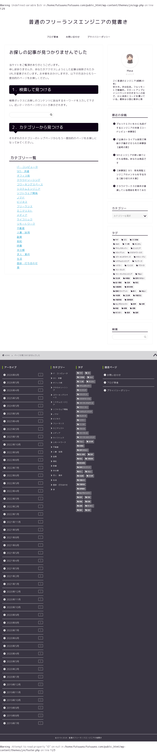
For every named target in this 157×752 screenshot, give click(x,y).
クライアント (119, 252)
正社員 (127, 295)
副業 (19, 237)
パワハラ (141, 265)
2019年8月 (24, 715)
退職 (133, 308)
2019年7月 (24, 723)
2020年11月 (24, 599)
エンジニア (137, 248)
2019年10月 (24, 700)
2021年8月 (24, 537)
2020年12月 (24, 591)
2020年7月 (24, 630)
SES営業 (135, 240)
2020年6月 (24, 638)
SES (125, 240)
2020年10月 (24, 607)
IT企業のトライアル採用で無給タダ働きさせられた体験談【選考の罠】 (131, 143)
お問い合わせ (73, 37)
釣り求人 (118, 312)
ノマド (21, 197)
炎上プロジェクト (121, 304)
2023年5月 (24, 413)
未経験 (117, 295)
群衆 (134, 304)
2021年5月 (24, 553)
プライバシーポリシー (98, 37)
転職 (125, 308)
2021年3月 (24, 568)
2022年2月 (24, 506)
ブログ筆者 (52, 37)
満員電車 (130, 300)
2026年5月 (24, 382)
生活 (19, 259)
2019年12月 (24, 684)
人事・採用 (23, 232)
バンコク (130, 265)
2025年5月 (24, 398)
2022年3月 (24, 498)
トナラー (118, 265)
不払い (140, 274)
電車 (128, 312)
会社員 (117, 278)
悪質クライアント (121, 291)
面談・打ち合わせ (27, 263)
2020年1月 (24, 677)
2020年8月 (24, 622)
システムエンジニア (28, 189)
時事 (19, 245)
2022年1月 (24, 514)
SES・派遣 (23, 171)
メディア (22, 215)
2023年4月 (24, 421)
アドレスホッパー (121, 248)
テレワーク (138, 261)
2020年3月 (24, 661)
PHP (116, 240)
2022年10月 (24, 444)
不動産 (21, 228)
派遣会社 (138, 295)
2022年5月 (24, 483)
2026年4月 (24, 390)
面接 (136, 312)
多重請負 (118, 287)
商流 (136, 282)
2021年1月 (24, 584)
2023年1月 (24, 436)
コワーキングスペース (30, 184)
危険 (128, 282)
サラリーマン (140, 257)
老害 (142, 304)
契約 (19, 241)
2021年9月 (24, 529)
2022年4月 (24, 491)
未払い (143, 291)
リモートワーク (26, 223)
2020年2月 (24, 669)
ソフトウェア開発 (27, 193)
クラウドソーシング (28, 180)
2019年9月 (24, 707)
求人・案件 (23, 254)
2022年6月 (24, 475)
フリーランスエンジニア (123, 274)
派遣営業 (118, 300)
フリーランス (25, 206)
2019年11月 (24, 692)
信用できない (139, 278)
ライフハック (25, 219)
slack (117, 244)
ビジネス (22, 202)
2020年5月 (24, 646)
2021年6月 (24, 545)
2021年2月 (24, 576)
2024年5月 (24, 405)
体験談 (127, 278)
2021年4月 (24, 560)
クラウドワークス (136, 252)
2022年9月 (24, 452)
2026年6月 (24, 375)
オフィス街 (23, 175)
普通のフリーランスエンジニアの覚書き (78, 22)
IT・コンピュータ (27, 167)
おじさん (138, 244)
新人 (134, 291)
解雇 (116, 308)
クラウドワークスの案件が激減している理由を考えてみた (131, 188)
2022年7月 (24, 467)
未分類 (21, 250)
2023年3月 (24, 429)
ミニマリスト (25, 210)
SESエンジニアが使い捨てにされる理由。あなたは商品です (131, 159)
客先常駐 (130, 287)
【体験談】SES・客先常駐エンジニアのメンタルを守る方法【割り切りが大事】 (131, 174)
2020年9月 (24, 615)
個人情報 (118, 282)
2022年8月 (24, 460)
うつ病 (127, 244)
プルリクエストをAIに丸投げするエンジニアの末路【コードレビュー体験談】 (131, 127)
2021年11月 (24, 522)
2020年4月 (24, 653)
